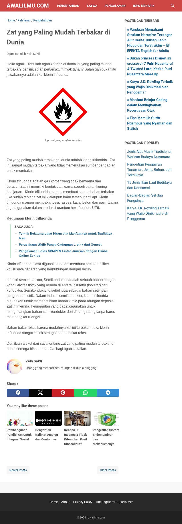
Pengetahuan (68, 6)
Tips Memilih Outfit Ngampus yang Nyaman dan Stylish (149, 123)
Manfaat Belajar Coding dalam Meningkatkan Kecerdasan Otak (147, 105)
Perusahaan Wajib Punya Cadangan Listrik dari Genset (60, 244)
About (65, 502)
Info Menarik (143, 6)
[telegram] (108, 393)
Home (53, 502)
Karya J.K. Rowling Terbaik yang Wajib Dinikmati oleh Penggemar (150, 87)
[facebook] (18, 393)
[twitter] (40, 393)
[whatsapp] (85, 393)
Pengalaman (115, 6)
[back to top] (173, 514)
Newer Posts (18, 470)
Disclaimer (126, 502)
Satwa (92, 6)
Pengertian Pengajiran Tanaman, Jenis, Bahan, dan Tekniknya (149, 169)
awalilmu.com (28, 5)
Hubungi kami (105, 502)
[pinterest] (63, 393)
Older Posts (108, 470)
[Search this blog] (172, 5)
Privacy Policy (82, 502)
